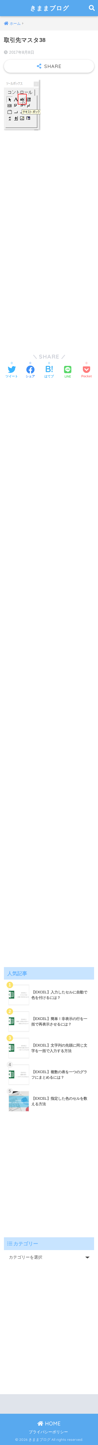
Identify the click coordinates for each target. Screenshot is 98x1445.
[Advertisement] (49, 185)
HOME (52, 1423)
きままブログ (49, 8)
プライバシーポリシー (48, 1432)
